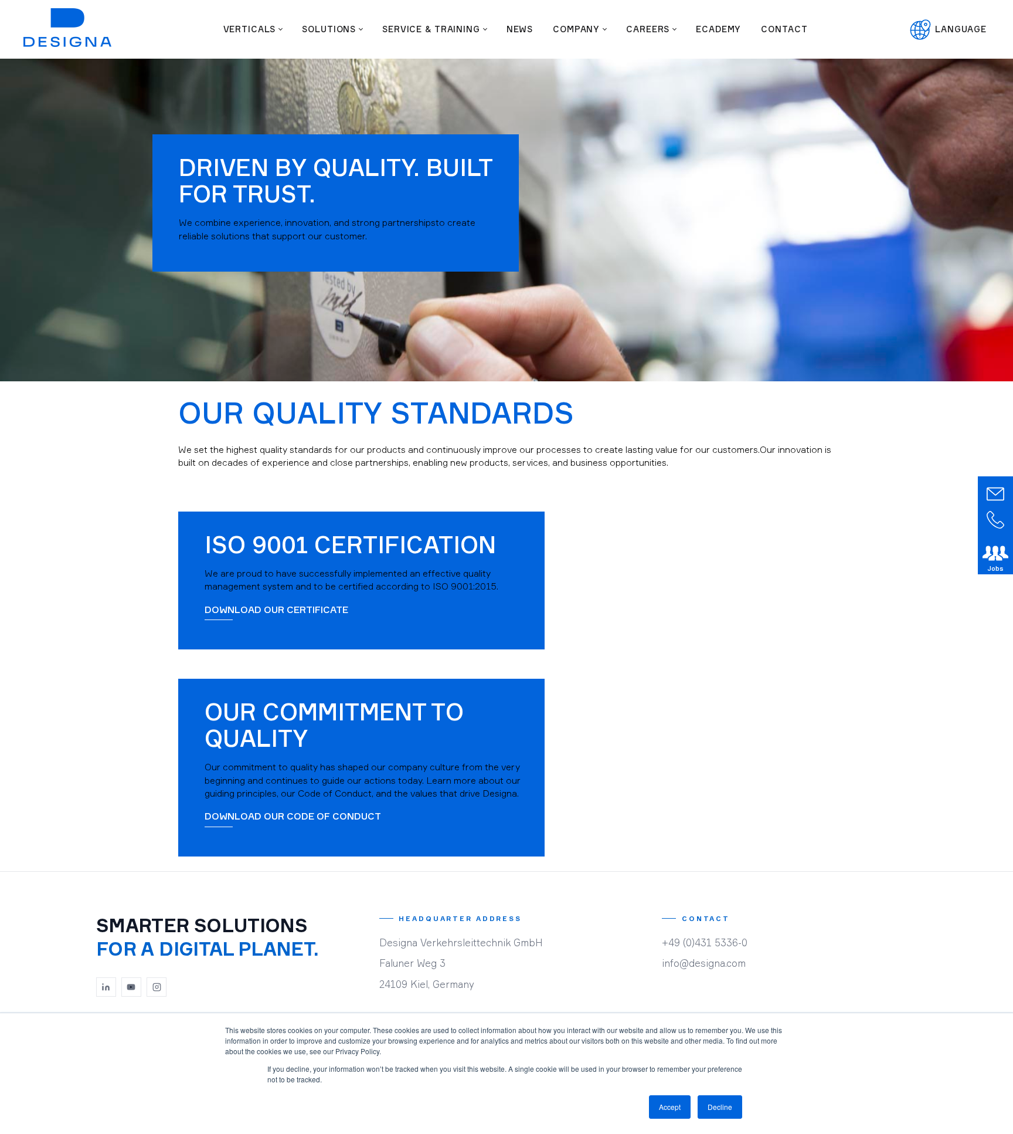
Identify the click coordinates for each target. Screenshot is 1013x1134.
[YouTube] (131, 987)
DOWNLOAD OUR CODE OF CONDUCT (293, 816)
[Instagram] (156, 987)
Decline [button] (720, 1107)
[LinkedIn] (106, 987)
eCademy (718, 29)
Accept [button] (670, 1107)
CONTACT (784, 29)
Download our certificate (276, 609)
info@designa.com (704, 963)
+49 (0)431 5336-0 (704, 942)
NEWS (519, 29)
